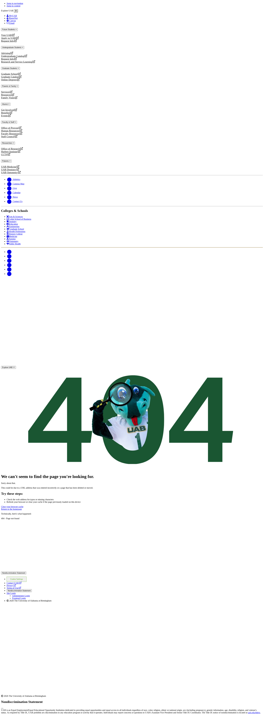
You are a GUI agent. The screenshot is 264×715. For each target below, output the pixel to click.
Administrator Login (21, 596)
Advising (5, 53)
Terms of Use (14, 588)
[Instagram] (9, 260)
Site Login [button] (11, 593)
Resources (6, 94)
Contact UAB (14, 583)
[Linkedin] (9, 274)
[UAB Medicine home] (132, 364)
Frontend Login (19, 598)
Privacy (11, 585)
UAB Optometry (9, 172)
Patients (5, 161)
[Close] (16, 10)
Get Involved (7, 109)
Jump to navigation (15, 3)
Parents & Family (9, 86)
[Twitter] (9, 256)
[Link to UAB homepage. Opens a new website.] (132, 570)
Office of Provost (9, 127)
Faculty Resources (10, 133)
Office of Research (10, 148)
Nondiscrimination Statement (13, 573)
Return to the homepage (11, 509)
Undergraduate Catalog (12, 56)
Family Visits (7, 97)
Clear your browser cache (12, 506)
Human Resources (10, 130)
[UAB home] (132, 303)
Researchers (7, 143)
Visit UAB (6, 35)
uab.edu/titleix (254, 712)
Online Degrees (9, 79)
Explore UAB (7, 367)
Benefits (5, 112)
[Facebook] (9, 252)
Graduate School (9, 74)
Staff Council (7, 136)
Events (5, 115)
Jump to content (13, 6)
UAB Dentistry (8, 169)
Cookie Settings (16, 579)
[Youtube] (9, 265)
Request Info (7, 41)
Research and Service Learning (16, 61)
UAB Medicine (8, 166)
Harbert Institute (9, 151)
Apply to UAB (8, 38)
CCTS (5, 154)
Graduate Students (10, 68)
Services (5, 91)
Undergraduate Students (12, 47)
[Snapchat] (9, 269)
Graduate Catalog (10, 76)
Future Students (9, 29)
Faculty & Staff (8, 122)
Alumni (5, 104)
